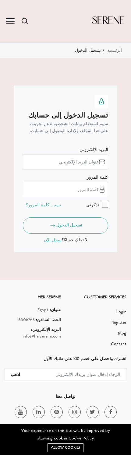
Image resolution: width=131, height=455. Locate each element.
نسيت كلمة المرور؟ (43, 205)
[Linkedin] (39, 412)
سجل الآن (53, 240)
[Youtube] (21, 412)
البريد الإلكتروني (94, 149)
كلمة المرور (97, 177)
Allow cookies (65, 447)
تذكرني (92, 205)
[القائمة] (10, 21)
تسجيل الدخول (69, 225)
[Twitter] (93, 412)
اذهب (15, 374)
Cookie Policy (81, 438)
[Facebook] (110, 412)
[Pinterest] (57, 412)
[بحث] (25, 21)
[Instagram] (75, 412)
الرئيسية (114, 50)
